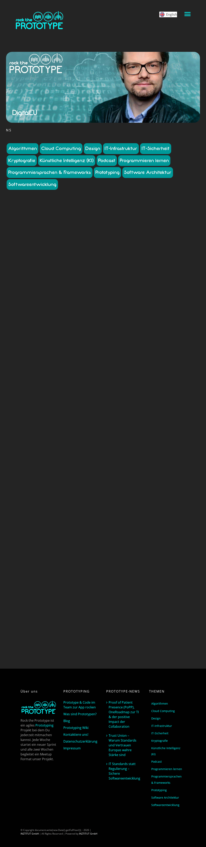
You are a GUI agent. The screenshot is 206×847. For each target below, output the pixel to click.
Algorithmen (22, 148)
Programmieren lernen (144, 160)
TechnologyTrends (47, 578)
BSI (74, 304)
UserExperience (68, 578)
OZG (92, 336)
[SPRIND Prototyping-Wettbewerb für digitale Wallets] (53, 463)
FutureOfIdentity (25, 560)
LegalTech (84, 333)
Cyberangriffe (19, 308)
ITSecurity (21, 333)
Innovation (44, 567)
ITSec (87, 329)
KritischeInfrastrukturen (64, 333)
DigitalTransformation (26, 318)
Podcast (106, 160)
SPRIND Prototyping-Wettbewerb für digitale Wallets (54, 522)
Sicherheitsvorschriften (82, 340)
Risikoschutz (61, 340)
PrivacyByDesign (28, 340)
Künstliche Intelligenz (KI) (67, 160)
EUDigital (21, 322)
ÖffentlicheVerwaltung (76, 336)
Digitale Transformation (81, 311)
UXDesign (84, 578)
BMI (69, 304)
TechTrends (27, 347)
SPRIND (30, 575)
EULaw (49, 322)
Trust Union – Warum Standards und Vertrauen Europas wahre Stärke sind (122, 745)
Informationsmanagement (52, 329)
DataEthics (38, 549)
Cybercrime (34, 308)
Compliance (83, 304)
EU (84, 318)
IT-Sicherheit (156, 148)
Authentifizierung (78, 542)
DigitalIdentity (62, 553)
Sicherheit (85, 571)
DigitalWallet (47, 318)
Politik (14, 340)
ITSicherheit (35, 333)
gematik (75, 322)
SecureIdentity (71, 571)
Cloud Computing (61, 148)
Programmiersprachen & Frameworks (49, 172)
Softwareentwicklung (32, 184)
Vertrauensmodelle (75, 347)
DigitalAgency (86, 549)
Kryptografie (21, 160)
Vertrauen (28, 582)
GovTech (86, 322)
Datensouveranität (56, 311)
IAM (48, 560)
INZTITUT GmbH (30, 833)
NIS (54, 336)
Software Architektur (147, 172)
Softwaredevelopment (36, 344)
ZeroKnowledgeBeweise (71, 582)
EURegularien (62, 322)
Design (92, 148)
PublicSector (46, 340)
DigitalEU (43, 315)
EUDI (90, 318)
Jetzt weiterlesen (53, 409)
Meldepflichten (19, 336)
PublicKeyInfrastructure (48, 571)
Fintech (83, 557)
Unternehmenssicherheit (49, 347)
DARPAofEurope (21, 549)
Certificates (54, 546)
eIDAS (68, 318)
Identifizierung (30, 326)
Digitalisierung (57, 315)
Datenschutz (19, 311)
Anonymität (61, 542)
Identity (86, 560)
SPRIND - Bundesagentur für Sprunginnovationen (63, 575)
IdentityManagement (51, 326)
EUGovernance (35, 322)
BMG (62, 304)
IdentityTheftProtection (54, 564)
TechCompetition (83, 344)
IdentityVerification (74, 326)
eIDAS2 (77, 318)
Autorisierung (22, 546)
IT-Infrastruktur (121, 148)
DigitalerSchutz (27, 315)
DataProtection (86, 308)
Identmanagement (26, 329)
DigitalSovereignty (77, 315)
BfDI (56, 304)
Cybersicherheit (68, 308)
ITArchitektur (76, 329)
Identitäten (75, 560)
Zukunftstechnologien (53, 351)
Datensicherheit (36, 311)
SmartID (18, 344)
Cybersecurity (50, 308)
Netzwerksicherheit (40, 336)
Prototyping (107, 172)
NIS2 (60, 336)
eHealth (59, 318)
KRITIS (46, 333)
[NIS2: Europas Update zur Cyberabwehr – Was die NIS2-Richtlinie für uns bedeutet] (53, 223)
